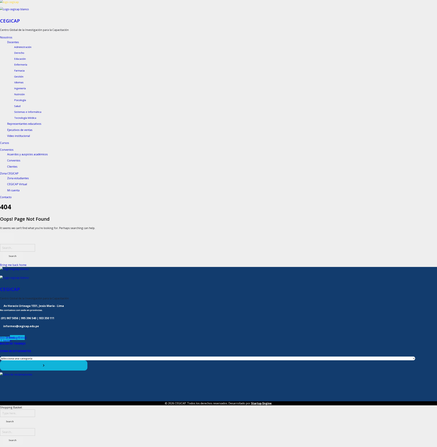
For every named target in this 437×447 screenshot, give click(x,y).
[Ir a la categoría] (43, 365)
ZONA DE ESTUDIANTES (15, 351)
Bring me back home (13, 265)
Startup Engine (261, 403)
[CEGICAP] (218, 3)
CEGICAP (10, 21)
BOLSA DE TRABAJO (13, 343)
